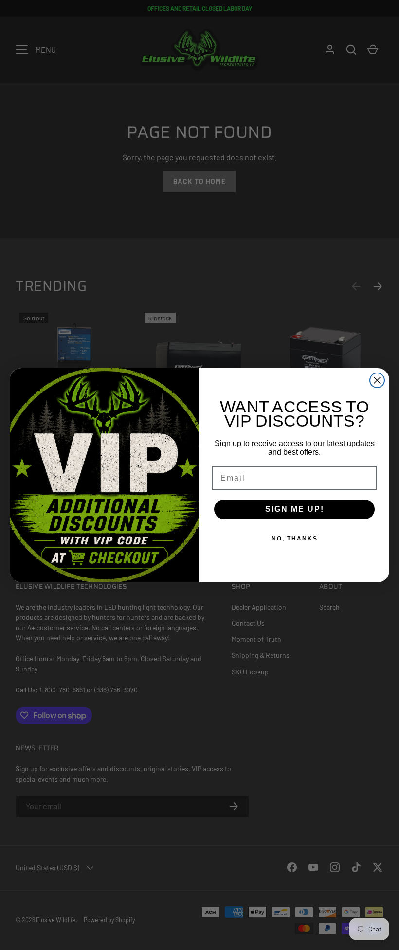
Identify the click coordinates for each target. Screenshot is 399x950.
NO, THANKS (295, 538)
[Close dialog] (377, 380)
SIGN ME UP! (294, 509)
